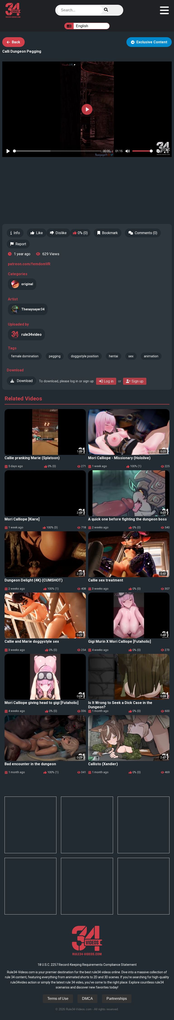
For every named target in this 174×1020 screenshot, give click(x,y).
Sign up (137, 381)
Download (24, 381)
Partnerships (116, 998)
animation (151, 356)
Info (17, 233)
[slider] (57, 151)
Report (20, 244)
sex (130, 356)
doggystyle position (85, 356)
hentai (113, 356)
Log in (109, 381)
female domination (25, 356)
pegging (54, 356)
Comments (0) (146, 233)
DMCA (87, 998)
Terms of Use (57, 998)
